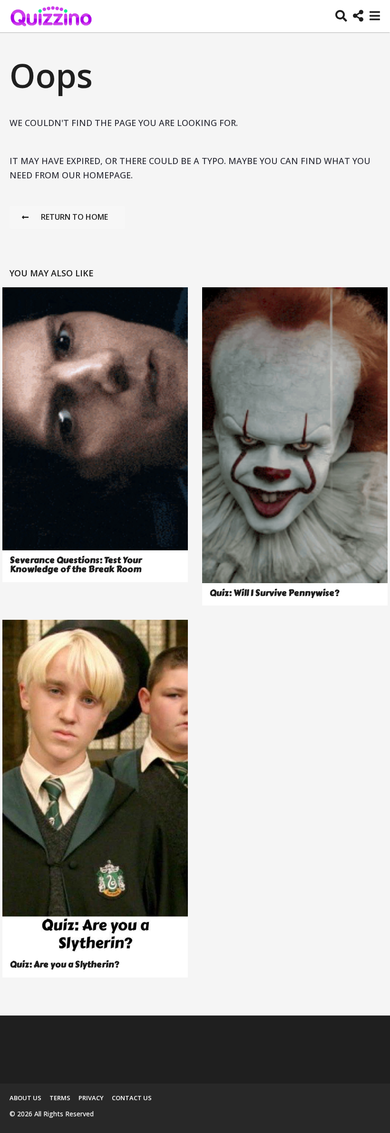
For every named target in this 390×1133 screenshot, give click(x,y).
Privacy (91, 1098)
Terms (59, 1098)
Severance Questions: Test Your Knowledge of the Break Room (76, 565)
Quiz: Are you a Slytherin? (64, 964)
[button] (341, 16)
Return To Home (74, 217)
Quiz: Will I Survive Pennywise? (274, 593)
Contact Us (132, 1098)
